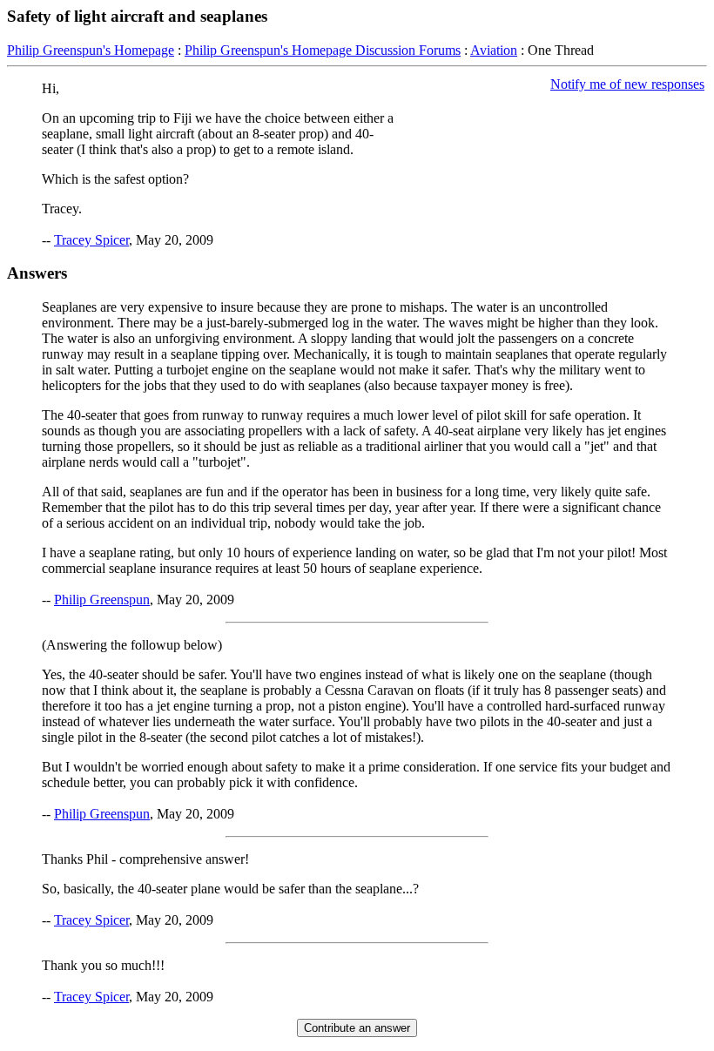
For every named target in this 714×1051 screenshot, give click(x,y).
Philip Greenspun (102, 599)
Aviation (493, 50)
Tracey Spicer (91, 239)
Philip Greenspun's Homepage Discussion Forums (323, 50)
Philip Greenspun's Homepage (90, 50)
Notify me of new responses (627, 84)
